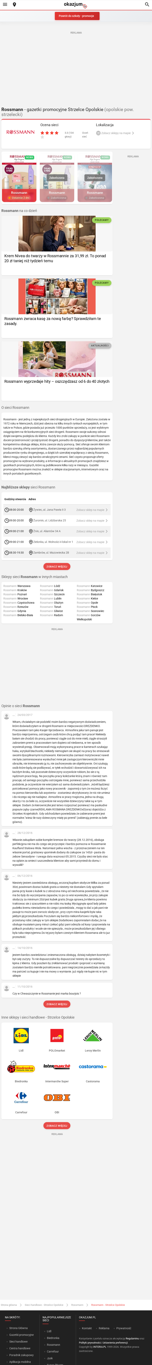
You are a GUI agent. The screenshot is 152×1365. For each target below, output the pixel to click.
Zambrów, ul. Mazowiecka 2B (51, 552)
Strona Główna (18, 1328)
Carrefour (53, 1351)
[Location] (14, 5)
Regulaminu (132, 1338)
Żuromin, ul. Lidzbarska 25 (49, 520)
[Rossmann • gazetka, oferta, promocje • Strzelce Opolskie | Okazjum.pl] (20, 132)
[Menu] (5, 5)
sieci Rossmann (28, 487)
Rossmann (77, 1304)
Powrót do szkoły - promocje (76, 15)
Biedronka (53, 1338)
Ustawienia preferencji (115, 1342)
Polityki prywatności (90, 1342)
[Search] (147, 5)
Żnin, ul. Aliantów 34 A (47, 531)
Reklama (104, 1328)
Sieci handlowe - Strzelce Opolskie (44, 1304)
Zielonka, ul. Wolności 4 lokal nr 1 (53, 541)
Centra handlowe (19, 1348)
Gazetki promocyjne (21, 1334)
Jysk (50, 1358)
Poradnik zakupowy (21, 1355)
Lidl (49, 1331)
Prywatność (123, 1328)
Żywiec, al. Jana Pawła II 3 (49, 509)
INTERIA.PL (99, 1346)
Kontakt (87, 1328)
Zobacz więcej (57, 566)
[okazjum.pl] (76, 5)
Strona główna (9, 1304)
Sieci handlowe (18, 1341)
